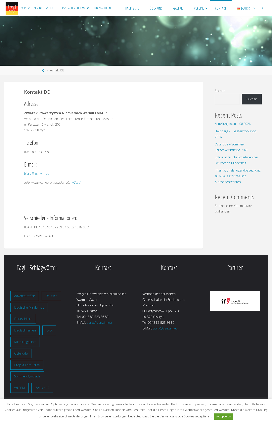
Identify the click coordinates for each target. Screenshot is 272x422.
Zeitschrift (42, 388)
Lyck (49, 330)
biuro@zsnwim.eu (36, 173)
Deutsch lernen (25, 330)
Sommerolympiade (27, 376)
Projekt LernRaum (27, 365)
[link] (262, 8)
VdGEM (19, 388)
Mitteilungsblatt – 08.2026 (233, 124)
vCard (76, 182)
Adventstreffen (24, 296)
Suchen (220, 91)
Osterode (21, 353)
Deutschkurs (23, 319)
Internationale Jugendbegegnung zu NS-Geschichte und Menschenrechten (237, 176)
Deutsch (51, 296)
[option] (235, 301)
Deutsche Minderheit (29, 307)
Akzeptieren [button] (223, 416)
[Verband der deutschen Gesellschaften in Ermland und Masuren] (12, 8)
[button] (216, 301)
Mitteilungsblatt (25, 342)
